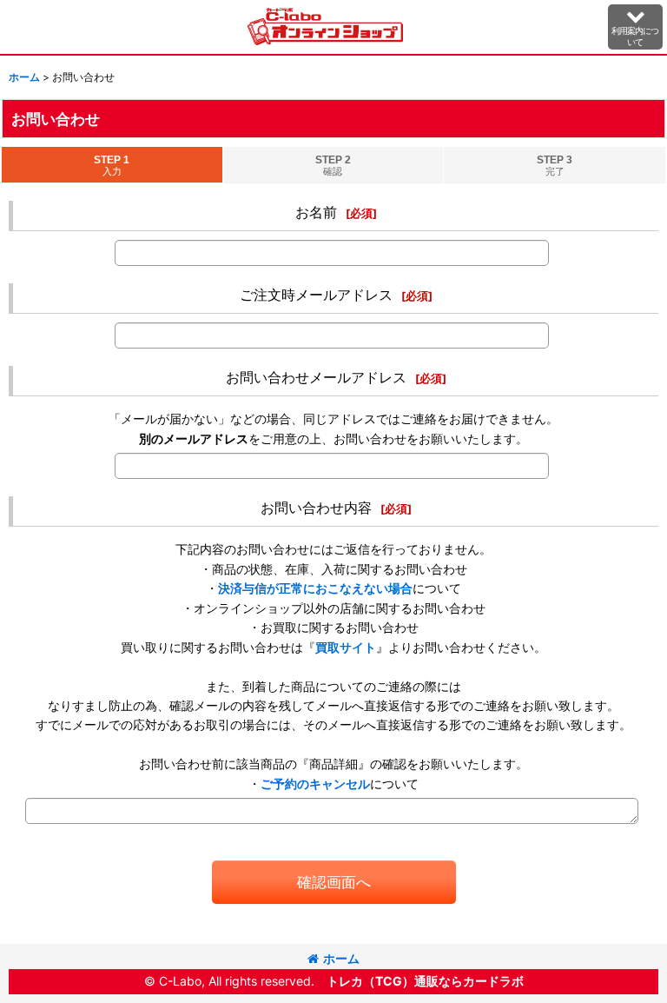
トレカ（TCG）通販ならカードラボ (425, 980)
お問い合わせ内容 (316, 507)
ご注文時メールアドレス (316, 294)
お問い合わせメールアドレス (316, 377)
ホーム (341, 958)
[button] (636, 27)
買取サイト (345, 647)
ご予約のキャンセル (315, 783)
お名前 (316, 212)
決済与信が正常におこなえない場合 (315, 588)
